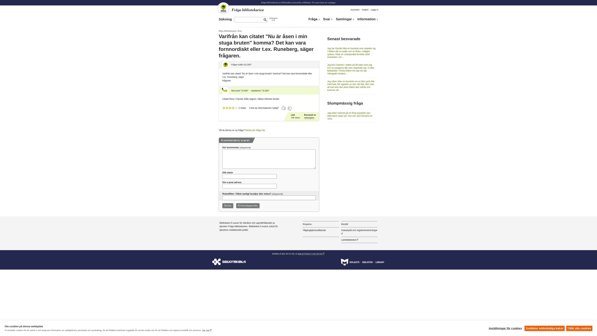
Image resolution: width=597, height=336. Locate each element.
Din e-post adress (231, 182)
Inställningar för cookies (505, 328)
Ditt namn (227, 172)
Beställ (344, 224)
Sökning (225, 19)
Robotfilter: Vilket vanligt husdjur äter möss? (246, 193)
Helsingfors (309, 118)
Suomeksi (355, 10)
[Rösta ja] (284, 108)
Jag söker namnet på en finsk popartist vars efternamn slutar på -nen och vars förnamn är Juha (349, 116)
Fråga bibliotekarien (227, 30)
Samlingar (344, 19)
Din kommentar (230, 147)
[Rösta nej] (290, 109)
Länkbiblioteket (348, 239)
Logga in (374, 10)
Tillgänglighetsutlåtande (314, 230)
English (365, 10)
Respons (307, 224)
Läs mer (205, 330)
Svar (326, 19)
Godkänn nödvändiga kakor (544, 328)
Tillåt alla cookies (579, 328)
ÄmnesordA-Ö (273, 19)
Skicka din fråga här (255, 130)
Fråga (312, 19)
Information (366, 19)
